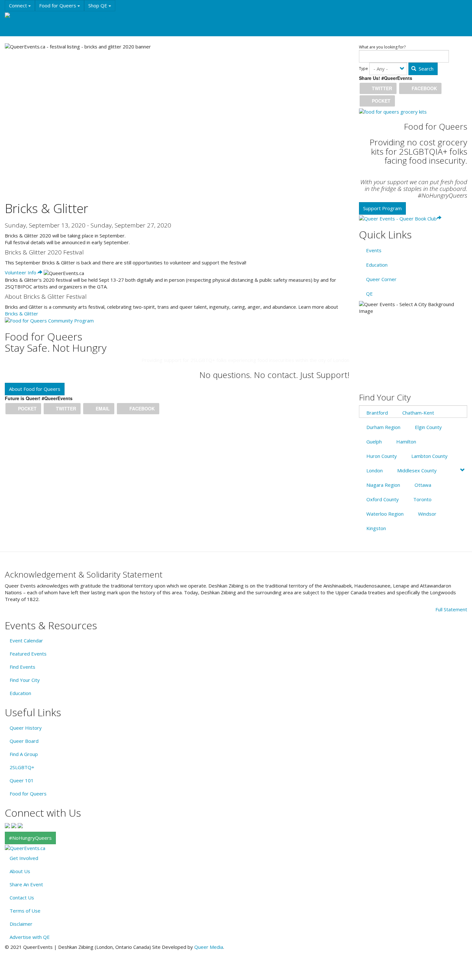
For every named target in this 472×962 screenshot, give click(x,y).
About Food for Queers (34, 389)
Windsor (427, 514)
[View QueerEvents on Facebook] (7, 825)
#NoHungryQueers (30, 838)
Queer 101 (22, 780)
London (374, 470)
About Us (20, 871)
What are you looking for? (382, 47)
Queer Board (24, 741)
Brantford (377, 412)
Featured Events (28, 653)
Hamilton (406, 441)
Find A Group (24, 754)
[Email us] (20, 825)
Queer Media (208, 947)
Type (363, 68)
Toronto (422, 499)
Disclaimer (21, 924)
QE (369, 293)
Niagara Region (383, 485)
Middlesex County (417, 470)
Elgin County (428, 427)
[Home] (15, 15)
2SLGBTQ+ (22, 767)
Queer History (26, 728)
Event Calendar (26, 640)
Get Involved (24, 858)
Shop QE (98, 5)
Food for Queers (58, 5)
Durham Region (383, 427)
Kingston (376, 528)
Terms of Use (25, 910)
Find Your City (25, 680)
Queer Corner (381, 279)
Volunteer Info (21, 272)
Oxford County (382, 499)
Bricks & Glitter (21, 313)
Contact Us (22, 897)
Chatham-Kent (418, 412)
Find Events (22, 667)
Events (39, 17)
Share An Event (26, 884)
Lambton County (429, 456)
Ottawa (423, 485)
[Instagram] (13, 825)
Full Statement (451, 609)
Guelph (374, 441)
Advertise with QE (30, 937)
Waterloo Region (385, 514)
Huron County (381, 456)
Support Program (382, 208)
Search (425, 68)
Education (67, 17)
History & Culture (106, 17)
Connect (18, 5)
